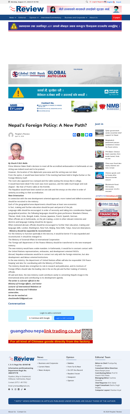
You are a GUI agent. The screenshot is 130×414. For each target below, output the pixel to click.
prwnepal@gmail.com (21, 386)
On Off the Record (75, 370)
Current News (44, 367)
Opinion (32, 17)
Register (101, 2)
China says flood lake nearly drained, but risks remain (113, 165)
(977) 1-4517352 (21, 382)
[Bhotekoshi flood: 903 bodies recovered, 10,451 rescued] (99, 187)
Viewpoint (72, 377)
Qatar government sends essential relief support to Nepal (113, 133)
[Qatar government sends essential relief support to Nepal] (99, 133)
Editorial (22, 17)
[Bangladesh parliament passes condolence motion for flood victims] (99, 142)
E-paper (116, 17)
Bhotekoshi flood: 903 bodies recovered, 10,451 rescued (112, 187)
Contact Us (21, 412)
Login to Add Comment (64, 318)
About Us (94, 17)
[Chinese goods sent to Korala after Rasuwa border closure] (99, 175)
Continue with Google (40, 318)
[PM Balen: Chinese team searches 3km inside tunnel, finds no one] (99, 154)
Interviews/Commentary (51, 17)
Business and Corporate (75, 17)
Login (94, 2)
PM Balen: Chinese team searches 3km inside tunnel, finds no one (112, 155)
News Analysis (44, 370)
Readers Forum (74, 373)
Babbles (71, 363)
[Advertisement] (65, 49)
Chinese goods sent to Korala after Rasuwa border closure (112, 176)
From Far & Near (74, 367)
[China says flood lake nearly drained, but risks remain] (99, 166)
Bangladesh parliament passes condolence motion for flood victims (112, 143)
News (11, 17)
